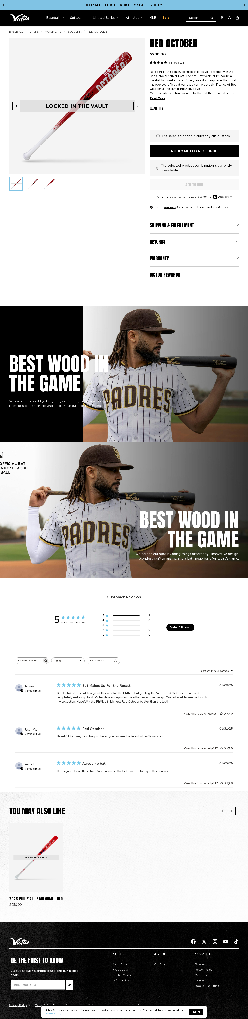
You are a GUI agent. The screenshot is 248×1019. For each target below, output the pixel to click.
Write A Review (180, 627)
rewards (170, 207)
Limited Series (122, 975)
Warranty (201, 975)
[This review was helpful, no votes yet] (221, 714)
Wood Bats (53, 31)
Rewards (200, 964)
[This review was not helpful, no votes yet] (228, 714)
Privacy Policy (18, 1005)
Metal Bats (120, 964)
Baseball (16, 31)
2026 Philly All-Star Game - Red (36, 899)
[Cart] (237, 18)
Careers (70, 1005)
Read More (157, 98)
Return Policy (203, 969)
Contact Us (202, 980)
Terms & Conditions (47, 1005)
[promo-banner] (124, 5)
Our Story (160, 964)
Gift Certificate (122, 980)
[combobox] (68, 660)
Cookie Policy (53, 1013)
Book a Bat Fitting (207, 985)
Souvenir (75, 31)
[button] (55, 18)
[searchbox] (28, 661)
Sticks (34, 31)
